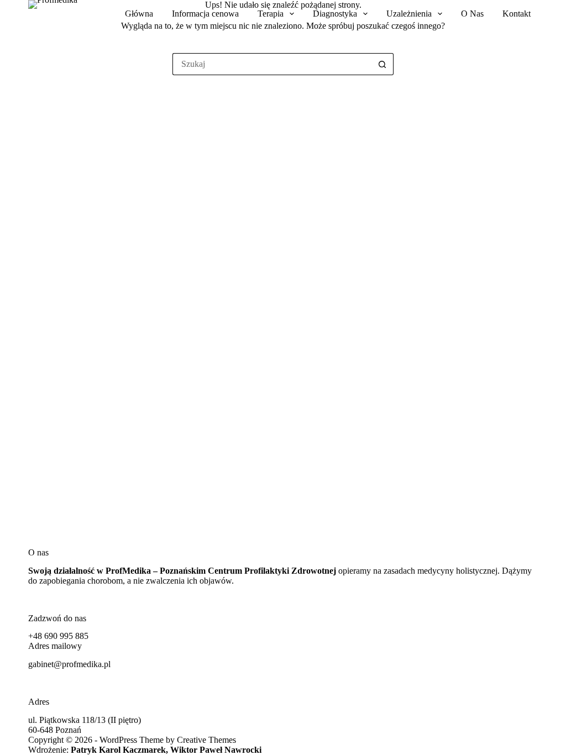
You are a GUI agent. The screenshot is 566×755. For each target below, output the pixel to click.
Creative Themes (206, 739)
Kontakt (516, 13)
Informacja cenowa (205, 13)
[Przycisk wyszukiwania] (382, 64)
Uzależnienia (409, 13)
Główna (139, 13)
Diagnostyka (335, 13)
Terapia (271, 13)
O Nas (472, 13)
